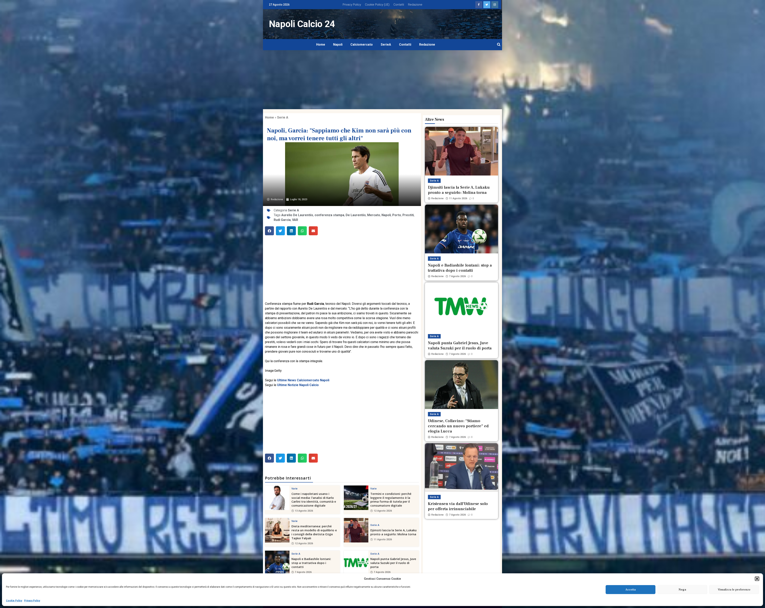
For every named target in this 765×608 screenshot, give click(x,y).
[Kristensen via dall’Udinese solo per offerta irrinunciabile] (461, 467)
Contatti (398, 4)
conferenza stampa (329, 215)
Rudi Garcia (282, 220)
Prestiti (408, 215)
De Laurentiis (356, 215)
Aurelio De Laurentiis (297, 215)
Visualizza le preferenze (734, 589)
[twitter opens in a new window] (486, 4)
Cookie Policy (14, 600)
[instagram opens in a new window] (494, 4)
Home (320, 44)
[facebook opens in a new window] (478, 4)
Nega (682, 589)
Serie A (282, 117)
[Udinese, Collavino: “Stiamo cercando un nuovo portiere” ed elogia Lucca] (461, 384)
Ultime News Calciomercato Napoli (303, 380)
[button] (757, 579)
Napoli (337, 44)
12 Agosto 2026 (383, 511)
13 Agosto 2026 (304, 511)
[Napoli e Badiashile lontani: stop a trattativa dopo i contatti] (277, 563)
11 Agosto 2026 (383, 539)
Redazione (415, 4)
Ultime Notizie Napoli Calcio (298, 385)
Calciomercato (361, 44)
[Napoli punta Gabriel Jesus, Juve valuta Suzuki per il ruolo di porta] (356, 563)
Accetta (630, 589)
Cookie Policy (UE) (377, 4)
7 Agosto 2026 (303, 572)
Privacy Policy (32, 600)
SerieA (386, 44)
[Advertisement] (382, 80)
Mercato (373, 215)
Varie (294, 488)
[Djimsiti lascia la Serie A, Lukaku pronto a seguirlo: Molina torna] (356, 530)
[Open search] (498, 44)
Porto (396, 215)
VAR (295, 220)
